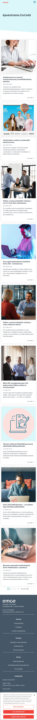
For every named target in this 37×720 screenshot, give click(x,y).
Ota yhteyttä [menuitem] (18, 669)
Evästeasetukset (18, 706)
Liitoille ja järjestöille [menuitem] (18, 631)
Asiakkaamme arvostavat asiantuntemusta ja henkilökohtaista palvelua (17, 79)
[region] (18, 706)
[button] (34, 2)
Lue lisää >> (30, 97)
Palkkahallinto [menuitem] (18, 646)
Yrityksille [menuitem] (18, 627)
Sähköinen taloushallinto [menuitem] (18, 642)
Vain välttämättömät (18, 711)
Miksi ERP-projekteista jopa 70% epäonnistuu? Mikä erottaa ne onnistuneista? (15, 385)
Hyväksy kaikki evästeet (18, 716)
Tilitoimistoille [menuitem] (18, 623)
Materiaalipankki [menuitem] (18, 661)
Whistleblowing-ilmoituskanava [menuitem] (18, 665)
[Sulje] (34, 695)
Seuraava (24, 589)
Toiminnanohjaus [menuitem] (18, 650)
